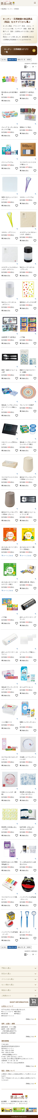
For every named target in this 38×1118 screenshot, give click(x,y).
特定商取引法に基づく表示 (19, 1101)
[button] (35, 66)
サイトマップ (23, 1103)
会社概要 (4, 1101)
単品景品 (4, 9)
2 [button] (27, 66)
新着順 (29, 59)
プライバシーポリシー (8, 1103)
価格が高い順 (21, 59)
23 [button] (33, 66)
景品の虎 (16, 1116)
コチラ (20, 1056)
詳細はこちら (30, 1019)
